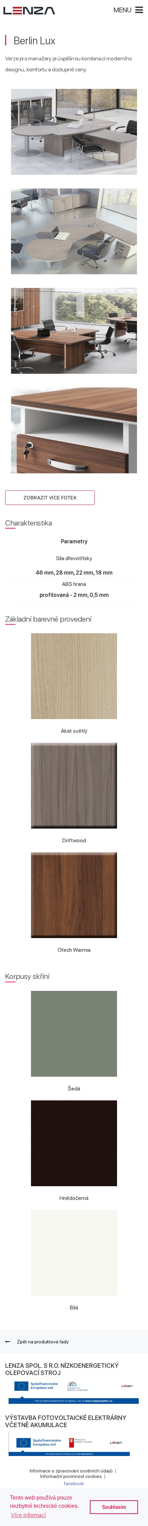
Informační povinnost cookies (71, 1476)
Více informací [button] (28, 1515)
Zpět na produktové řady (43, 1341)
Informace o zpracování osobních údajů (71, 1470)
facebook (74, 1483)
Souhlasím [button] (114, 1507)
